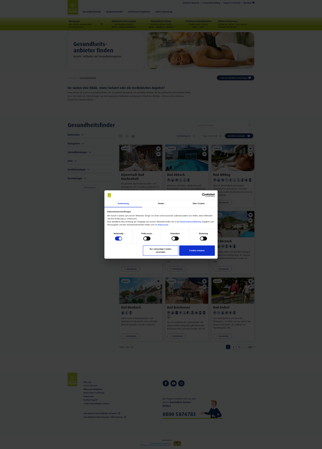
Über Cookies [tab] (199, 203)
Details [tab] (161, 203)
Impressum (163, 225)
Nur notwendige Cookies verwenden (160, 250)
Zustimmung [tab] (123, 203)
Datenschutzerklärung (190, 222)
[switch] (146, 239)
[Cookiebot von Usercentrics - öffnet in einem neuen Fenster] (204, 195)
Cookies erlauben (197, 250)
